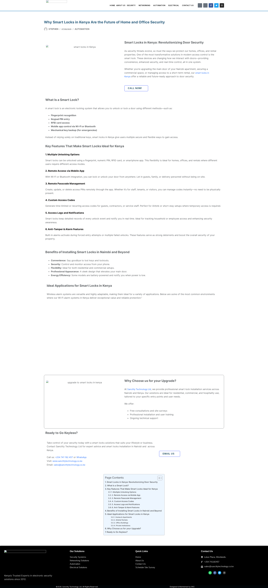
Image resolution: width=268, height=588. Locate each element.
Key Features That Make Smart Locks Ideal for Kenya (132, 489)
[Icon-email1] (205, 5)
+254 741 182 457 (64, 457)
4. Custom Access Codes (123, 501)
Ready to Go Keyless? (117, 532)
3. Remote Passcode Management (126, 498)
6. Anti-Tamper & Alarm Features (125, 507)
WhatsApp (81, 457)
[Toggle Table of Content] (158, 478)
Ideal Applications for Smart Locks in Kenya (128, 514)
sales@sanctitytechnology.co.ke (69, 464)
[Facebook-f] (211, 5)
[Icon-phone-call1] (200, 5)
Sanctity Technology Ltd (139, 389)
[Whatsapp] (210, 572)
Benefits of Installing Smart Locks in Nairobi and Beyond (134, 510)
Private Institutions (123, 526)
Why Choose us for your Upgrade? (124, 528)
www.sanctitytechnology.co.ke (67, 461)
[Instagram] (222, 5)
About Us (120, 5)
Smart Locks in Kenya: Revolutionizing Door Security (132, 482)
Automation (82, 29)
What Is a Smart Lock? (118, 485)
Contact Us (188, 5)
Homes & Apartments (123, 517)
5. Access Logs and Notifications (126, 504)
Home (112, 5)
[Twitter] (216, 5)
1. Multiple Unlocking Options (123, 492)
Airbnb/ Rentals (121, 520)
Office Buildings (122, 523)
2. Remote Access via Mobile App (126, 495)
